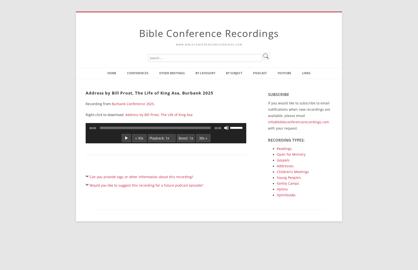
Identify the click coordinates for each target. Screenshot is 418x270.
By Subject (234, 73)
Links (306, 73)
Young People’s (289, 177)
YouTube (284, 73)
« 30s (139, 138)
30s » (203, 138)
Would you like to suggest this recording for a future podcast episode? (146, 185)
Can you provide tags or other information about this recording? (141, 177)
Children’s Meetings (293, 171)
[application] (166, 128)
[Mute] (226, 127)
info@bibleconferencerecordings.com (298, 122)
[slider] (237, 127)
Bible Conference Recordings (209, 33)
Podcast (260, 73)
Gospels (283, 160)
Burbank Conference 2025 (133, 104)
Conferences (138, 73)
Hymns (282, 189)
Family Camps (288, 183)
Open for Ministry (291, 154)
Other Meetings (172, 73)
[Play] (126, 138)
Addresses (285, 166)
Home (111, 73)
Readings (284, 148)
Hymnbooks (286, 195)
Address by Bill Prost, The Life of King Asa (159, 114)
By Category (205, 73)
